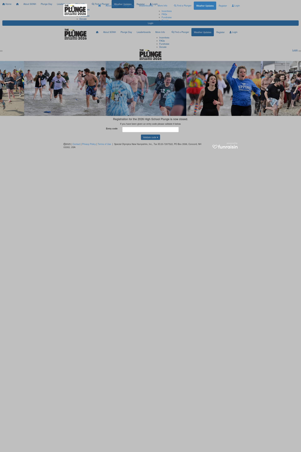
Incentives (167, 11)
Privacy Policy (89, 144)
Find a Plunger (183, 5)
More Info (162, 5)
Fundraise (167, 17)
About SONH (112, 5)
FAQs (164, 14)
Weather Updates (205, 5)
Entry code (112, 128)
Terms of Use (104, 144)
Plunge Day (128, 5)
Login (237, 5)
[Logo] (75, 10)
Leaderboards (146, 5)
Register (223, 5)
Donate (165, 20)
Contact (76, 144)
